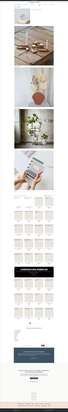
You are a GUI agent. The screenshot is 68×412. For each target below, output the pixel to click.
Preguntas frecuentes (21, 403)
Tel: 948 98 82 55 (27, 403)
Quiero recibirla (34, 378)
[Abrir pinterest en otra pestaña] (38, 383)
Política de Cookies (37, 405)
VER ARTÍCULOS (34, 274)
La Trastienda (51, 4)
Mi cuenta (49, 405)
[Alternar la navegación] (1, 2)
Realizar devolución (31, 405)
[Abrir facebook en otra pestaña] (30, 383)
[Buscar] (60, 2)
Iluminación (32, 4)
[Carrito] (66, 2)
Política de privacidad (47, 403)
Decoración (39, 4)
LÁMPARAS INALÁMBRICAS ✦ (17, 4)
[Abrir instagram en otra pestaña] (34, 383)
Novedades (26, 4)
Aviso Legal (41, 403)
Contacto (32, 403)
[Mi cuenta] (63, 2)
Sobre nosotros (37, 403)
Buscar (43, 345)
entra (36, 0)
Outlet (45, 4)
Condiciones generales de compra (22, 405)
